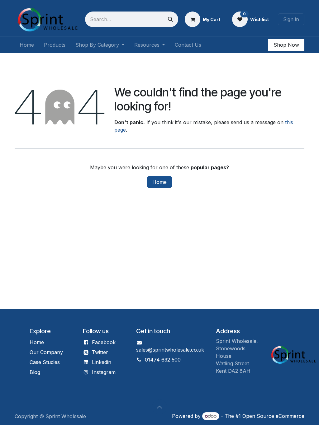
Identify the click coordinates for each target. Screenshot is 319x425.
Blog (35, 372)
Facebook (104, 342)
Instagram (104, 372)
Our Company (46, 352)
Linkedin (101, 362)
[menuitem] (27, 45)
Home (159, 182)
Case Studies (45, 362)
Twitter (100, 352)
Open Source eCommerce (273, 416)
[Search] (170, 19)
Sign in (291, 19)
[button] (159, 406)
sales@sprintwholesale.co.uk (170, 350)
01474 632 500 (163, 360)
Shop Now (286, 45)
